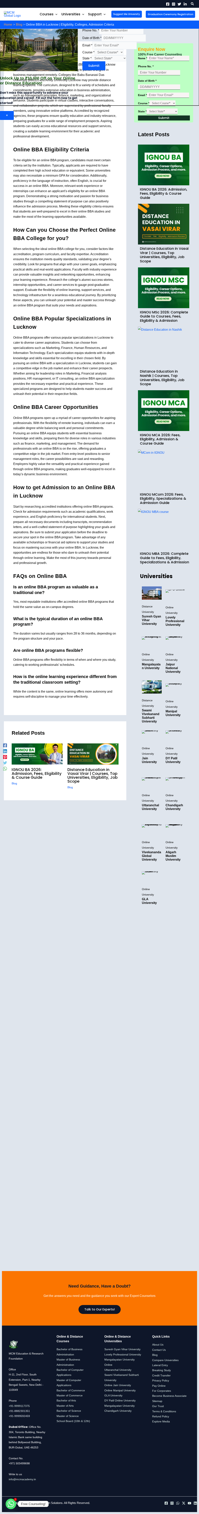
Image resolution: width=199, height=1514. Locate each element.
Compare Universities (165, 1360)
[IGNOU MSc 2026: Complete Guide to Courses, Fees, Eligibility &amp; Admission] (163, 287)
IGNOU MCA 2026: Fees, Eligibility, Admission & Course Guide (160, 439)
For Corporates (161, 1390)
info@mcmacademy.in (22, 1479)
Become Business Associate (169, 1395)
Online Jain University (117, 1385)
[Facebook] (167, 4)
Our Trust (158, 1406)
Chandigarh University (118, 1410)
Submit (94, 65)
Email (87, 45)
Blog (14, 783)
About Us (157, 1344)
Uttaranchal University (117, 1369)
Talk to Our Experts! (99, 1309)
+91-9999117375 (19, 1405)
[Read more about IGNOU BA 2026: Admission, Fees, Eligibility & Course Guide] (37, 753)
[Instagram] (173, 4)
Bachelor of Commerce (71, 1390)
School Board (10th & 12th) (73, 1421)
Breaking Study (161, 1370)
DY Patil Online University (120, 1400)
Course (88, 52)
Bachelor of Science (69, 1410)
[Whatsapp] (11, 1504)
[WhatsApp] (5, 769)
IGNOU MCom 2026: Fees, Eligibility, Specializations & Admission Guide (163, 498)
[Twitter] (179, 4)
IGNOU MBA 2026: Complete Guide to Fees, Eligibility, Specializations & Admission (164, 557)
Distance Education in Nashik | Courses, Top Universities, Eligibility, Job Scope (162, 377)
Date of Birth (91, 38)
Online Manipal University (120, 1390)
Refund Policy (160, 1416)
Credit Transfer (161, 1375)
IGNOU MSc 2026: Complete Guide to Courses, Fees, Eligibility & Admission (164, 316)
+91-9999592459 (19, 1416)
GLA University (113, 1395)
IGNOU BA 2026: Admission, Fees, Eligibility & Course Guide (37, 773)
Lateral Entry (160, 1365)
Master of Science (68, 1416)
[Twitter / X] (183, 1503)
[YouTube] (189, 1503)
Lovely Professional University (122, 1354)
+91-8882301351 (19, 1411)
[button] (192, 4)
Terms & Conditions (164, 1411)
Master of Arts (65, 1405)
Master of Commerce (70, 1395)
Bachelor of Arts (66, 1400)
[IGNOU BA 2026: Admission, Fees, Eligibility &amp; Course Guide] (163, 165)
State (87, 58)
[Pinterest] (5, 757)
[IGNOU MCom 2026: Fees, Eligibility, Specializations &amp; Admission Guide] (163, 470)
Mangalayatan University (119, 1405)
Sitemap (157, 1401)
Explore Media (161, 1421)
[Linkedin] (185, 4)
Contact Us (159, 1349)
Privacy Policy (160, 1380)
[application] (55, 14)
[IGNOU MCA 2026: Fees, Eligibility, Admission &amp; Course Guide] (163, 410)
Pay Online (159, 1385)
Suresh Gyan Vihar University (122, 1349)
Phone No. (90, 30)
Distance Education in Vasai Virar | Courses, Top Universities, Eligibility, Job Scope (92, 775)
